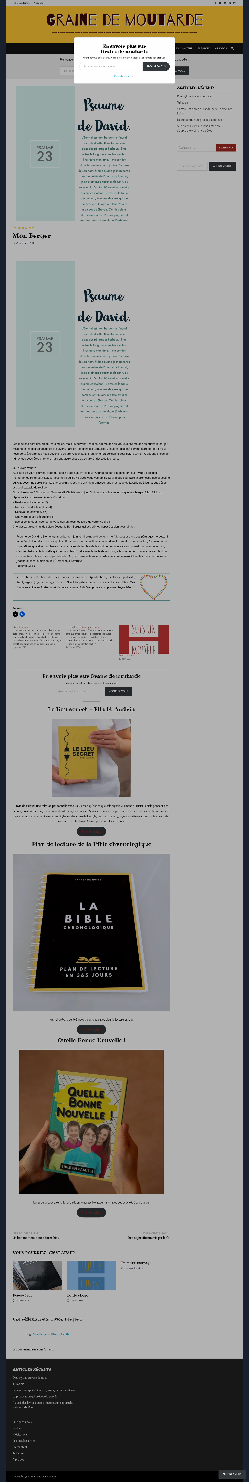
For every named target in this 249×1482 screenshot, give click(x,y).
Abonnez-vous (156, 66)
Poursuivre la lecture (124, 76)
